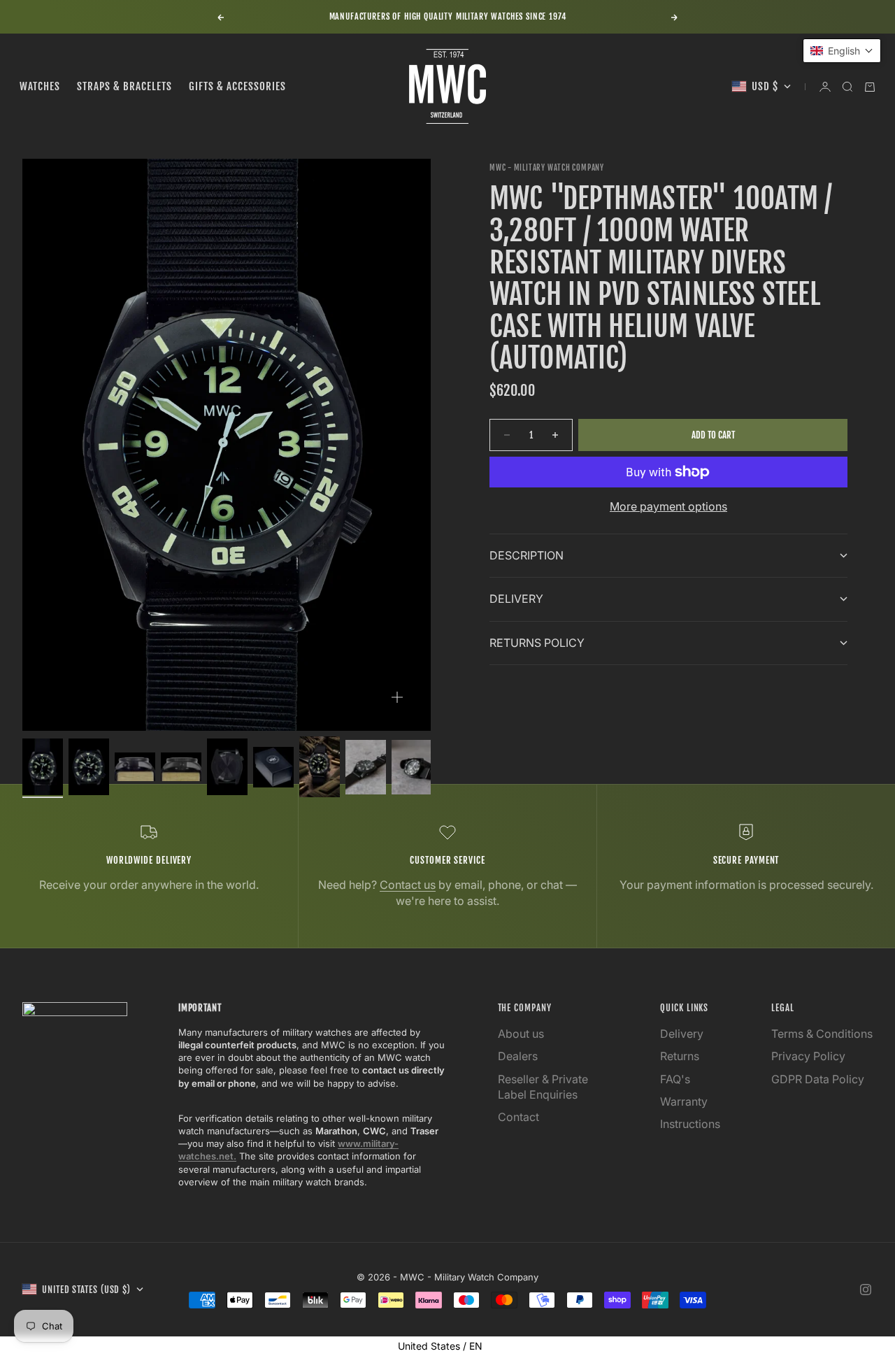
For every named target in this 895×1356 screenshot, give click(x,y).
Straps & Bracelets (124, 86)
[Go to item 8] (365, 767)
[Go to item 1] (42, 766)
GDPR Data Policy (817, 1079)
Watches (40, 86)
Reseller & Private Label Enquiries (543, 1086)
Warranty (684, 1101)
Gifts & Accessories (237, 86)
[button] (841, 50)
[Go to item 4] (181, 766)
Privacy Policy (808, 1056)
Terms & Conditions (822, 1034)
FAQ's (675, 1079)
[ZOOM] (397, 697)
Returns (679, 1056)
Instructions (690, 1124)
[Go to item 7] (319, 766)
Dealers (518, 1056)
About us (521, 1034)
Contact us (408, 885)
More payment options (668, 506)
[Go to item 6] (273, 767)
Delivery (681, 1034)
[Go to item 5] (227, 766)
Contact (518, 1117)
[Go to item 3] (135, 766)
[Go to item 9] (412, 767)
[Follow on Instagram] (866, 1290)
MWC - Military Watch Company (546, 168)
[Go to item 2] (89, 766)
